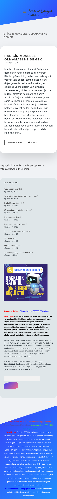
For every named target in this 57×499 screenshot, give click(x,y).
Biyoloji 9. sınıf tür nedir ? (14, 203)
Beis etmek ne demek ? (13, 217)
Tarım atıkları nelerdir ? (13, 189)
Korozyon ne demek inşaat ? (15, 224)
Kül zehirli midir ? (10, 238)
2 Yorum (34, 142)
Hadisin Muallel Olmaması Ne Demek (23, 57)
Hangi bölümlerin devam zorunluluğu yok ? (21, 196)
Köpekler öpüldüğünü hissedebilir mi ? (19, 252)
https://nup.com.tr (10, 168)
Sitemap (25, 168)
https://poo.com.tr (37, 165)
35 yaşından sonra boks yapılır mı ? (18, 210)
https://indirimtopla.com (13, 165)
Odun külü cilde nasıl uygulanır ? (17, 231)
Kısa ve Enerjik (40, 11)
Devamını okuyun (16, 143)
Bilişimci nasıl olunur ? (12, 245)
